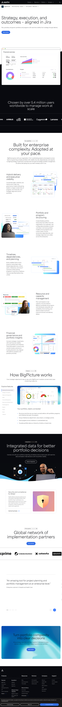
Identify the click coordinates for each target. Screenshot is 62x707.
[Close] (60, 699)
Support (53, 683)
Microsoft (13, 684)
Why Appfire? (44, 689)
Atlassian (13, 682)
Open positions (44, 685)
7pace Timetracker (4, 691)
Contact (53, 680)
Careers (43, 683)
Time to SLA (3, 684)
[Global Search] (60, 2)
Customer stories (25, 693)
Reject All (30, 704)
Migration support (15, 693)
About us (43, 680)
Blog (22, 680)
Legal (43, 687)
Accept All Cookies (49, 704)
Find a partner (34, 680)
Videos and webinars (25, 691)
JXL (2, 689)
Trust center (24, 683)
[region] (31, 702)
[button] (6, 7)
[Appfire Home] (5, 2)
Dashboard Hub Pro (5, 687)
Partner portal (34, 683)
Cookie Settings (10, 704)
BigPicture (3, 682)
